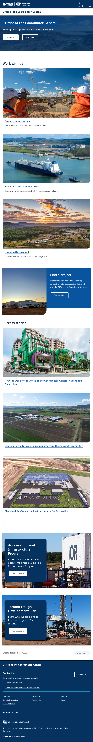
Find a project (59, 295)
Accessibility (36, 700)
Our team (30, 37)
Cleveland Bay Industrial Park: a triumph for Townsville (36, 511)
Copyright (6, 696)
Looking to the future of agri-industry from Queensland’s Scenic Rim (44, 445)
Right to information (10, 700)
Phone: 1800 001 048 (13, 683)
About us (11, 37)
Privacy (64, 696)
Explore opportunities (17, 121)
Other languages (9, 703)
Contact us (82, 674)
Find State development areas (22, 186)
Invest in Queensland (17, 252)
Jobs (63, 700)
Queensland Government (14, 736)
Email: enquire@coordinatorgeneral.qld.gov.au (22, 687)
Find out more (18, 573)
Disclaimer (36, 696)
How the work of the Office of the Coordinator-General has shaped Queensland (43, 382)
